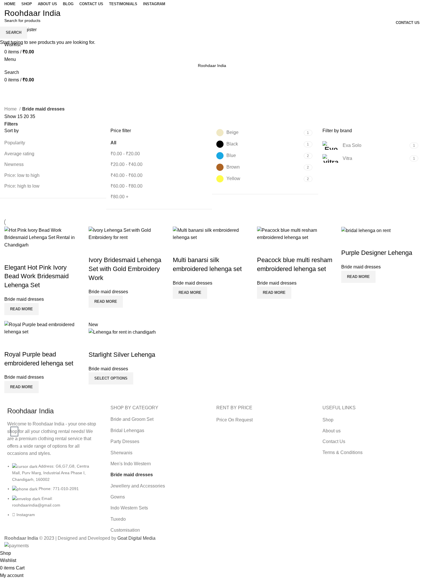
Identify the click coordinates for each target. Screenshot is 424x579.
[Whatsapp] (14, 431)
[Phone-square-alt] (14, 415)
